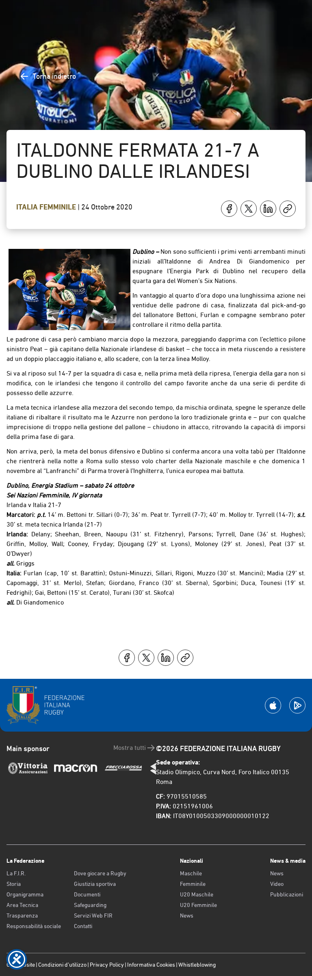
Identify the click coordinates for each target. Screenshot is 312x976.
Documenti (87, 894)
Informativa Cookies (151, 964)
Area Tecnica (22, 905)
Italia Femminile (47, 207)
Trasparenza (22, 915)
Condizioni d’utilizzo (62, 964)
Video (277, 884)
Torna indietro (54, 76)
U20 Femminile (198, 905)
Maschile (191, 873)
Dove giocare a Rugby (100, 873)
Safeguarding (90, 905)
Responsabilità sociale (33, 926)
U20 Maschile (196, 894)
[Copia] (288, 209)
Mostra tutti (129, 747)
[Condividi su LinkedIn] (268, 209)
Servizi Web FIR (93, 915)
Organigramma (24, 894)
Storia (13, 884)
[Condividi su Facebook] (229, 209)
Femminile (193, 884)
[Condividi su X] (248, 209)
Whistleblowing (197, 964)
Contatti (83, 926)
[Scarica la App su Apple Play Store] (273, 705)
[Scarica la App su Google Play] (297, 705)
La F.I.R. (16, 873)
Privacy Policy (107, 964)
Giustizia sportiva (95, 884)
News (186, 915)
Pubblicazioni (286, 894)
